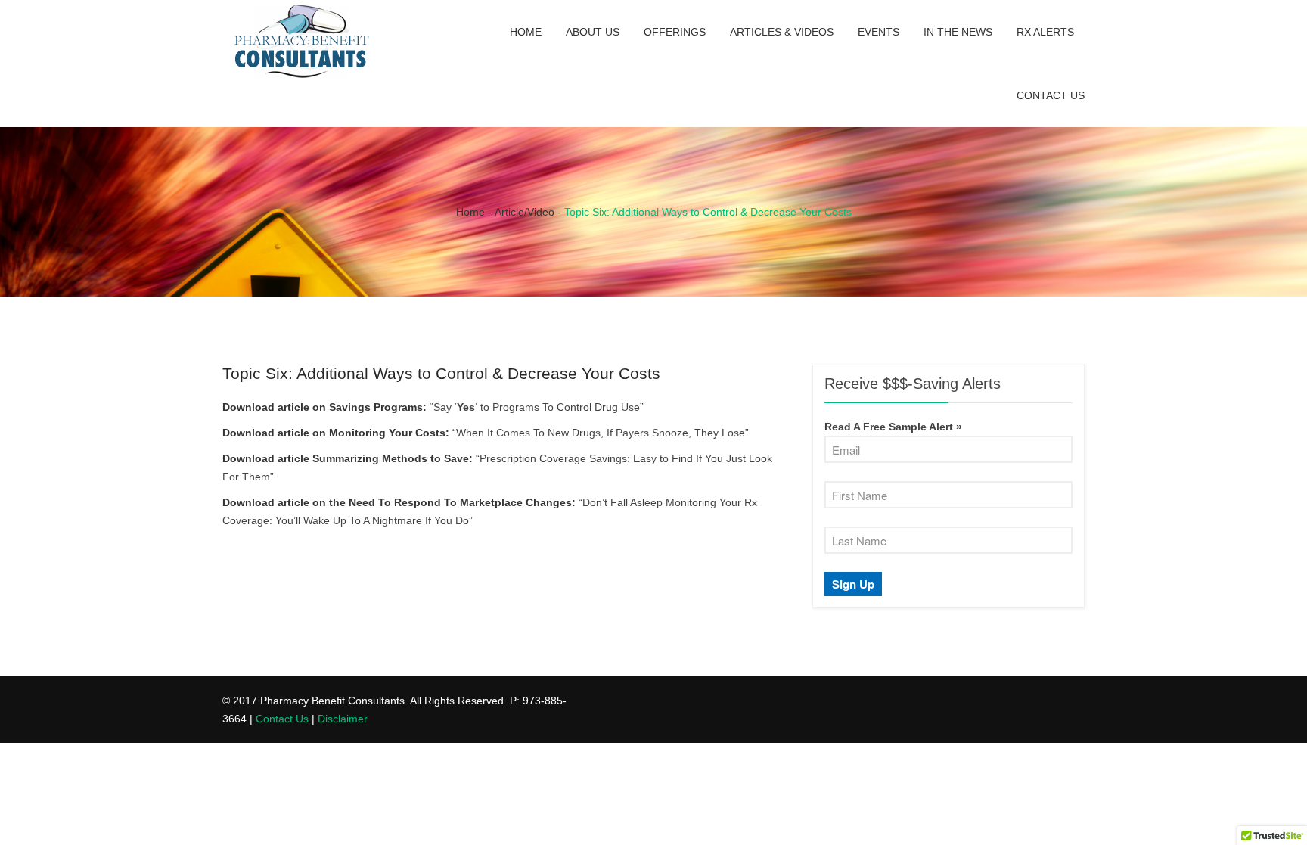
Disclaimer (343, 719)
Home (526, 32)
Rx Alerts (1045, 32)
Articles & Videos (782, 32)
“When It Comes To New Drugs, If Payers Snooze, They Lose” (600, 433)
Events (878, 32)
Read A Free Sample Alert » (893, 427)
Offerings (675, 32)
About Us (592, 32)
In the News (958, 32)
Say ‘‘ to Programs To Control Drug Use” (538, 407)
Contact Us (1051, 95)
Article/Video (524, 212)
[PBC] (301, 44)
